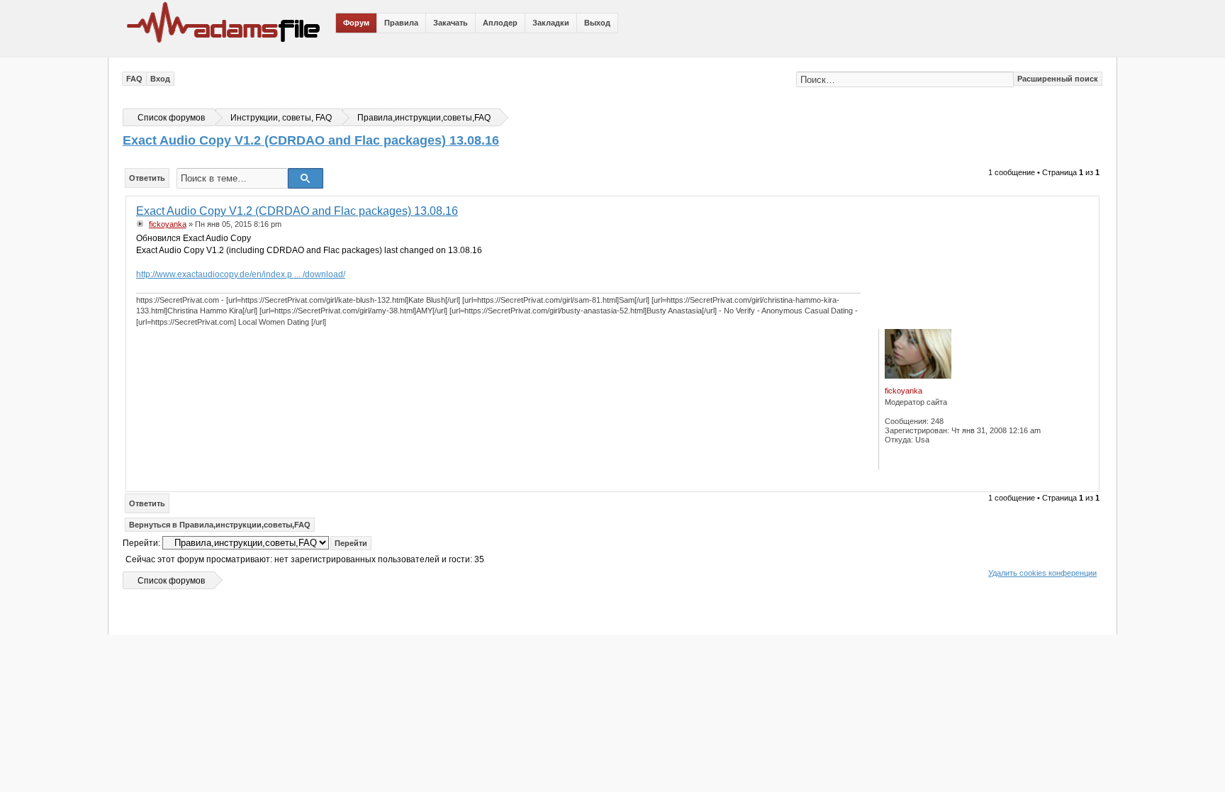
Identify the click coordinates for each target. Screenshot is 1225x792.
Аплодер (500, 22)
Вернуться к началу (1085, 481)
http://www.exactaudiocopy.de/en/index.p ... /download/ (240, 274)
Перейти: (141, 543)
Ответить (147, 178)
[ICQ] (899, 460)
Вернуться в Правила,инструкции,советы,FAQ (220, 524)
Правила (401, 22)
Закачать (450, 22)
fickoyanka (167, 224)
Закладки (550, 22)
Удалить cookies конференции (1042, 573)
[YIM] (929, 460)
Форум (356, 22)
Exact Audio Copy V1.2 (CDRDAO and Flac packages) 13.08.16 (311, 140)
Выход (597, 22)
